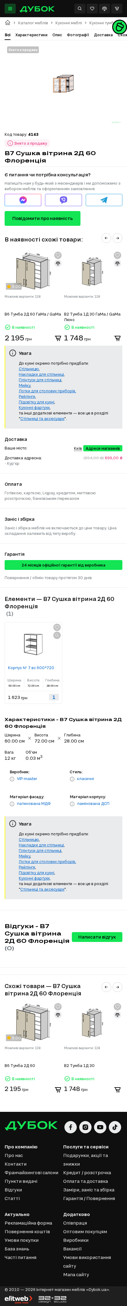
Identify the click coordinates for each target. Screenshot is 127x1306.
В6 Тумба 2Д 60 (20, 1065)
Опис (57, 35)
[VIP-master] (12, 779)
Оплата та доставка (85, 1181)
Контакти (16, 1164)
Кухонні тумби (102, 23)
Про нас (14, 1155)
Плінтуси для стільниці (40, 380)
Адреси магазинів (103, 448)
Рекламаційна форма (28, 1223)
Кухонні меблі (68, 23)
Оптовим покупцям (85, 1231)
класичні (85, 778)
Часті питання (20, 1257)
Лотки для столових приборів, (47, 391)
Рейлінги (27, 396)
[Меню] (10, 9)
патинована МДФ (34, 803)
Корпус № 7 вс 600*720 (31, 667)
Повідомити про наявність (42, 218)
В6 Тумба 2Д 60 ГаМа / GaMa (33, 314)
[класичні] (72, 779)
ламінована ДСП (93, 803)
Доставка (103, 35)
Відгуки (13, 1189)
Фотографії (78, 35)
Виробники (75, 1240)
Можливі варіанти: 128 (23, 296)
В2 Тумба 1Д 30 (79, 1065)
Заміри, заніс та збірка (88, 1189)
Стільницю (29, 369)
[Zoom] (57, 635)
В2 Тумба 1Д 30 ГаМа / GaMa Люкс (92, 317)
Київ (78, 448)
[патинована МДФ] (12, 804)
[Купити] (58, 338)
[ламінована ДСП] (72, 804)
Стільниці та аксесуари (42, 418)
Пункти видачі (21, 1181)
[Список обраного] (92, 9)
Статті (12, 1198)
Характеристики (31, 35)
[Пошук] (79, 8)
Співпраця (75, 1223)
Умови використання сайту (87, 1262)
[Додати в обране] (58, 255)
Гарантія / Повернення (89, 1198)
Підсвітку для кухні (36, 402)
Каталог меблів (33, 23)
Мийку (24, 385)
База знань (17, 1248)
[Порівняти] (104, 9)
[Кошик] (116, 9)
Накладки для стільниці (41, 374)
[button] (106, 238)
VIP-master (27, 778)
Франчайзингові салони (31, 1172)
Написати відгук (97, 936)
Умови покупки (22, 1240)
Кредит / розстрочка (87, 1172)
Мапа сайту (76, 1274)
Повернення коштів (27, 1231)
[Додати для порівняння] (58, 263)
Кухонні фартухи (34, 407)
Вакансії (72, 1248)
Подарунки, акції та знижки (85, 1160)
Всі (7, 35)
